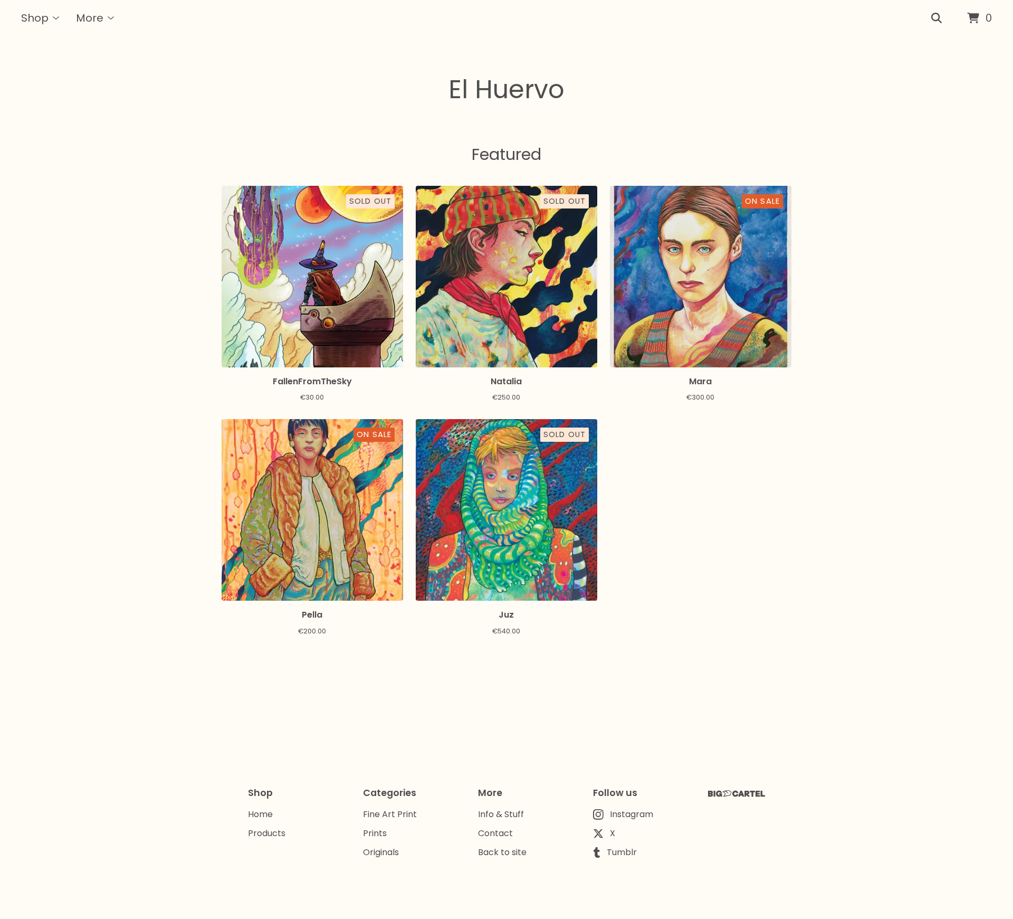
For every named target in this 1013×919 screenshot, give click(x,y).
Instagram (631, 814)
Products (266, 833)
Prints (375, 833)
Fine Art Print (390, 814)
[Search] (936, 18)
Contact (495, 833)
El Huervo (506, 89)
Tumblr (622, 852)
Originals (381, 852)
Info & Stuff (501, 814)
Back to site (502, 852)
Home (260, 814)
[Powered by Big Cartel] (736, 793)
